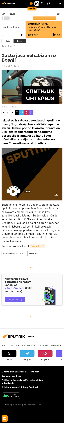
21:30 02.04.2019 (10, 66)
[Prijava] (42, 3)
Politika (14, 345)
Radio (22, 253)
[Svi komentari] (5, 418)
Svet (4, 345)
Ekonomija (28, 345)
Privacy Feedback (29, 387)
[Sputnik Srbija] (9, 4)
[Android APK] (11, 396)
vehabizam (33, 253)
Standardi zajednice (11, 375)
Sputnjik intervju (10, 253)
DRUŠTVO (43, 345)
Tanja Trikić (37, 246)
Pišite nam (34, 371)
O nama (5, 371)
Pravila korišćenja (18, 371)
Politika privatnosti (11, 387)
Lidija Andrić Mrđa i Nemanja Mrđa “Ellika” (42, 28)
